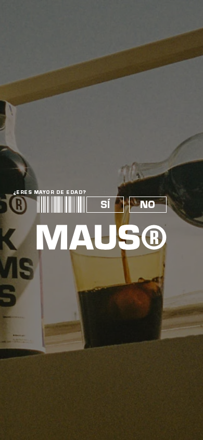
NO (147, 205)
